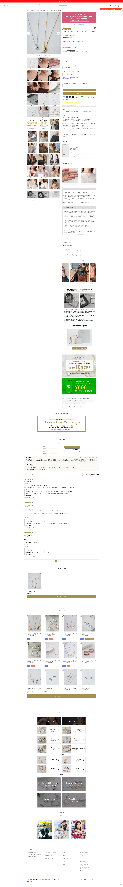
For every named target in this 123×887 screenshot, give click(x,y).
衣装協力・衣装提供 (83, 862)
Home (28, 10)
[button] (28, 33)
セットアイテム (65, 861)
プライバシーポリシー (84, 868)
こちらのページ (81, 202)
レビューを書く (72, 446)
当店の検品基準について (84, 852)
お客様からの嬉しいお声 (84, 864)
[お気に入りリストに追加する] (94, 28)
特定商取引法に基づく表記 (84, 867)
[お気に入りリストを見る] (115, 6)
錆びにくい (74, 403)
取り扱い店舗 (82, 861)
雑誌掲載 (78, 403)
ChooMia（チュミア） (92, 884)
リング (63, 856)
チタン (80, 400)
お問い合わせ (82, 859)
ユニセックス (90, 400)
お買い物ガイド (82, 854)
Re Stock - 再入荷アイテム (50, 856)
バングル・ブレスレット (66, 859)
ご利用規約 (82, 870)
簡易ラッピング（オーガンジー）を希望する (71, 71)
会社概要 (81, 865)
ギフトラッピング (65, 862)
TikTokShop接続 (86, 398)
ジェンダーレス (75, 400)
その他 (63, 864)
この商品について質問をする (72, 450)
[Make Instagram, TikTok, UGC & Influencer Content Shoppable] (92, 284)
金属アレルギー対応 (66, 403)
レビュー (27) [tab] (27, 474)
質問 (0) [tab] (33, 474)
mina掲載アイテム (33, 10)
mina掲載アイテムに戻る (62, 704)
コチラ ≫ (81, 250)
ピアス (63, 852)
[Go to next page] (69, 561)
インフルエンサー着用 (67, 400)
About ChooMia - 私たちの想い (50, 852)
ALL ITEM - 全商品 (48, 854)
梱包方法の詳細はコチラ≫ (66, 78)
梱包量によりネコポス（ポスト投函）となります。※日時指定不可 (75, 83)
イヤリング (64, 855)
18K (64, 398)
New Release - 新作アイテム (50, 855)
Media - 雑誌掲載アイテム (49, 859)
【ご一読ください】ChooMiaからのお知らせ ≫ (72, 102)
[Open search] (81, 474)
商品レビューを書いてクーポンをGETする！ (71, 65)
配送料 (63, 47)
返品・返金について (83, 856)
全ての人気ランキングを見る (61, 696)
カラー (64, 58)
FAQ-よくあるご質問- (84, 855)
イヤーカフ (64, 854)
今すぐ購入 (79, 93)
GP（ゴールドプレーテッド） (71, 398)
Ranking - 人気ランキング (49, 858)
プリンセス (85, 400)
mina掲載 (79, 398)
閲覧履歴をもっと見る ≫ (61, 596)
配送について (82, 858)
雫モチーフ (83, 403)
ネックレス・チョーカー (66, 858)
